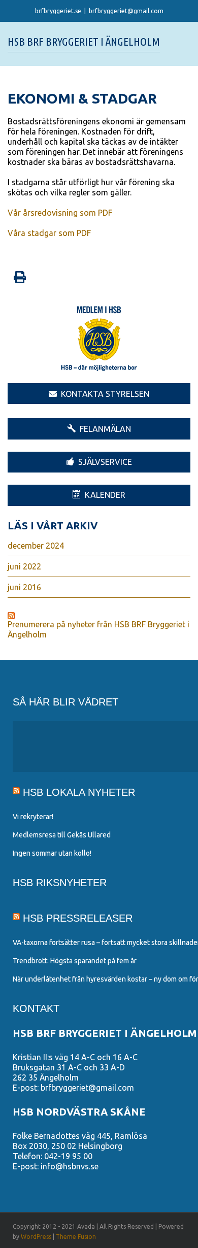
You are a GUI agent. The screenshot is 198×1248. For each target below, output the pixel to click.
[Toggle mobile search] (168, 42)
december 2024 (36, 545)
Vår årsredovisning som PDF (60, 212)
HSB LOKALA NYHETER (79, 792)
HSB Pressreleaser (78, 918)
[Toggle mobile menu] (186, 42)
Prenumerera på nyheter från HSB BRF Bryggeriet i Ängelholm (98, 629)
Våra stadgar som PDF (49, 233)
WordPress (36, 1236)
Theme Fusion (76, 1236)
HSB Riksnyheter (60, 882)
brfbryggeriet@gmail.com (126, 11)
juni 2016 (24, 587)
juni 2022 (24, 566)
